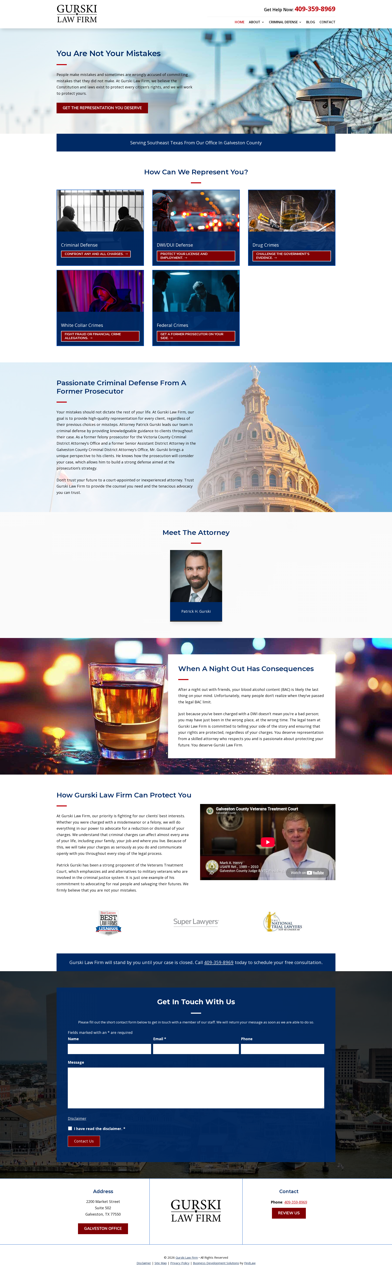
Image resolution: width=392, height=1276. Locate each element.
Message (76, 1062)
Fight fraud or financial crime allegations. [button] (93, 336)
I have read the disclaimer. (99, 1129)
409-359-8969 (315, 8)
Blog (310, 22)
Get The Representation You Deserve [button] (102, 108)
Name (73, 1038)
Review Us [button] (289, 1213)
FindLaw (250, 1263)
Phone (247, 1038)
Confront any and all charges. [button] (94, 254)
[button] (388, 1246)
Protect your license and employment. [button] (184, 256)
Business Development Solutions (216, 1263)
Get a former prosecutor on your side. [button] (191, 336)
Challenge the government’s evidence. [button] (283, 256)
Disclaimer (77, 1118)
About (254, 22)
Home (239, 22)
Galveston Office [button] (103, 1228)
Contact (327, 22)
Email (159, 1038)
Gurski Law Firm (187, 1257)
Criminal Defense (283, 22)
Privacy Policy (179, 1263)
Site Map (161, 1263)
